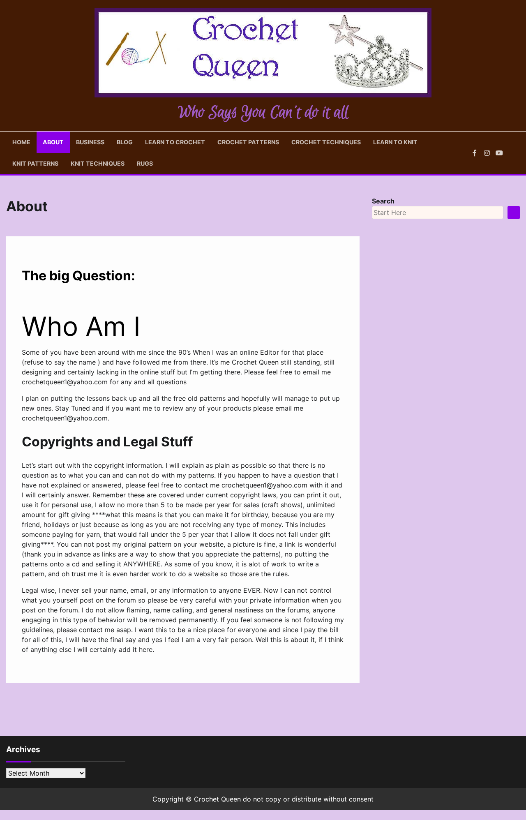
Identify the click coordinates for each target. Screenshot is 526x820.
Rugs (145, 163)
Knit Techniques (98, 163)
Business (90, 142)
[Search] (514, 153)
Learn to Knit (395, 142)
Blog (125, 142)
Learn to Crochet (175, 142)
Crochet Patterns (248, 142)
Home (21, 142)
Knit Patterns (35, 163)
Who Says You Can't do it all (263, 112)
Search (383, 201)
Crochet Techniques (326, 142)
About (53, 142)
